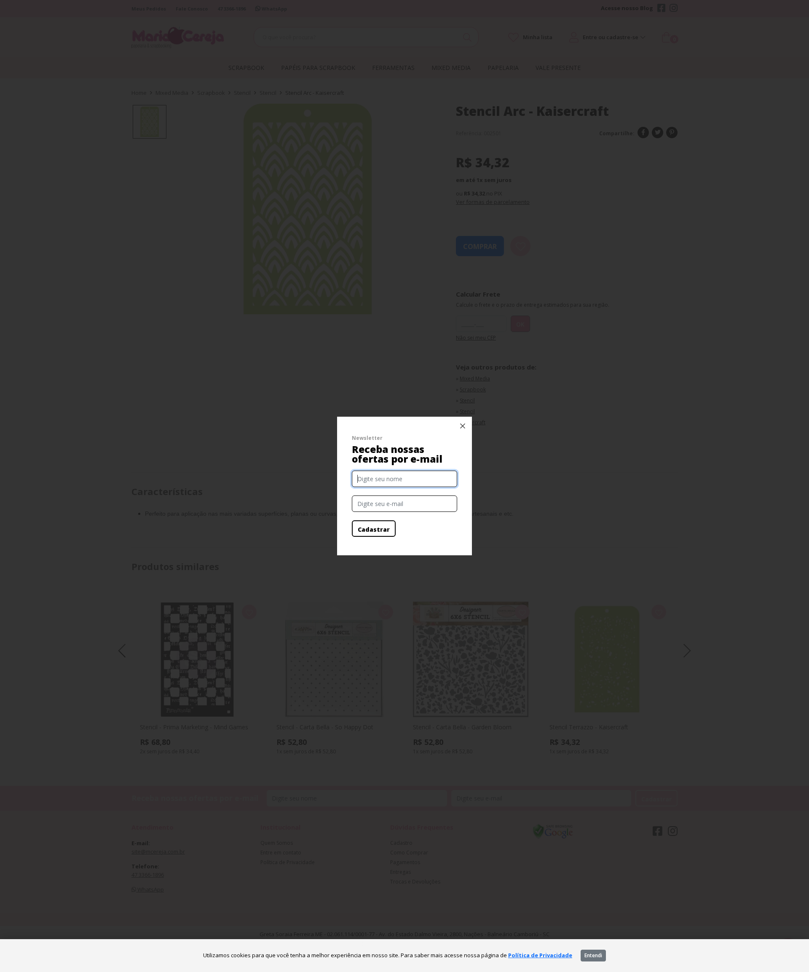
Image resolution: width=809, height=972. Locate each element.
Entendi (593, 955)
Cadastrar (374, 529)
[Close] (462, 426)
